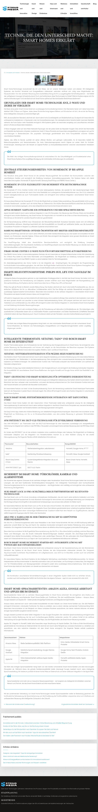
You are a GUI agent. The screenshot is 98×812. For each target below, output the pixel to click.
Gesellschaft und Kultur (85, 6)
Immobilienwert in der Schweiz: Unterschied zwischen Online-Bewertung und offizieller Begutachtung (37, 723)
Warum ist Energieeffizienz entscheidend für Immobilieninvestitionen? (26, 759)
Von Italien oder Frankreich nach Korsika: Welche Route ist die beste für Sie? (28, 736)
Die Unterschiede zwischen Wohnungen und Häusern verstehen (24, 763)
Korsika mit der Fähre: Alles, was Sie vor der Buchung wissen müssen (26, 726)
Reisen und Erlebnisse (43, 8)
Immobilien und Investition (74, 8)
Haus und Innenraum (54, 6)
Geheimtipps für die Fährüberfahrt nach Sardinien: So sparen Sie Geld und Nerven (30, 729)
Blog (94, 4)
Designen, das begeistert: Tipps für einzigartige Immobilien (23, 753)
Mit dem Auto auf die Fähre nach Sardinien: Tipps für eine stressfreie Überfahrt (29, 732)
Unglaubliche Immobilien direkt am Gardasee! (76, 704)
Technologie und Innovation (24, 8)
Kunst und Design (34, 8)
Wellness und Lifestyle (63, 8)
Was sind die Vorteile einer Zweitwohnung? (20, 704)
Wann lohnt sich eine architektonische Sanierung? (20, 756)
